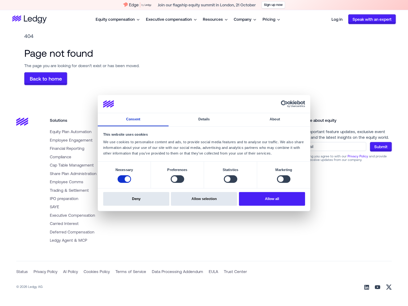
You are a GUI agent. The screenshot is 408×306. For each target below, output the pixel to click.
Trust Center (235, 271)
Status (22, 271)
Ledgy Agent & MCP (68, 240)
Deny (136, 199)
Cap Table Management (72, 165)
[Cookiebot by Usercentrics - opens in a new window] (284, 103)
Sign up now (273, 5)
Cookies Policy (97, 271)
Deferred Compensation (72, 232)
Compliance (60, 157)
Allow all (272, 199)
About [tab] (275, 119)
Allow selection (204, 199)
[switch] (177, 179)
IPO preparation (64, 198)
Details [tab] (204, 119)
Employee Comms (66, 182)
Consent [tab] (133, 119)
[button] (118, 19)
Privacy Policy (358, 156)
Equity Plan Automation (71, 131)
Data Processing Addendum (177, 271)
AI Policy (70, 271)
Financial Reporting (67, 148)
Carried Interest (64, 223)
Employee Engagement (71, 140)
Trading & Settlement (69, 190)
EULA (213, 271)
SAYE (54, 206)
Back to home (46, 79)
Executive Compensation (72, 215)
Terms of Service (130, 271)
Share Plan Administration (73, 173)
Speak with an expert (372, 19)
